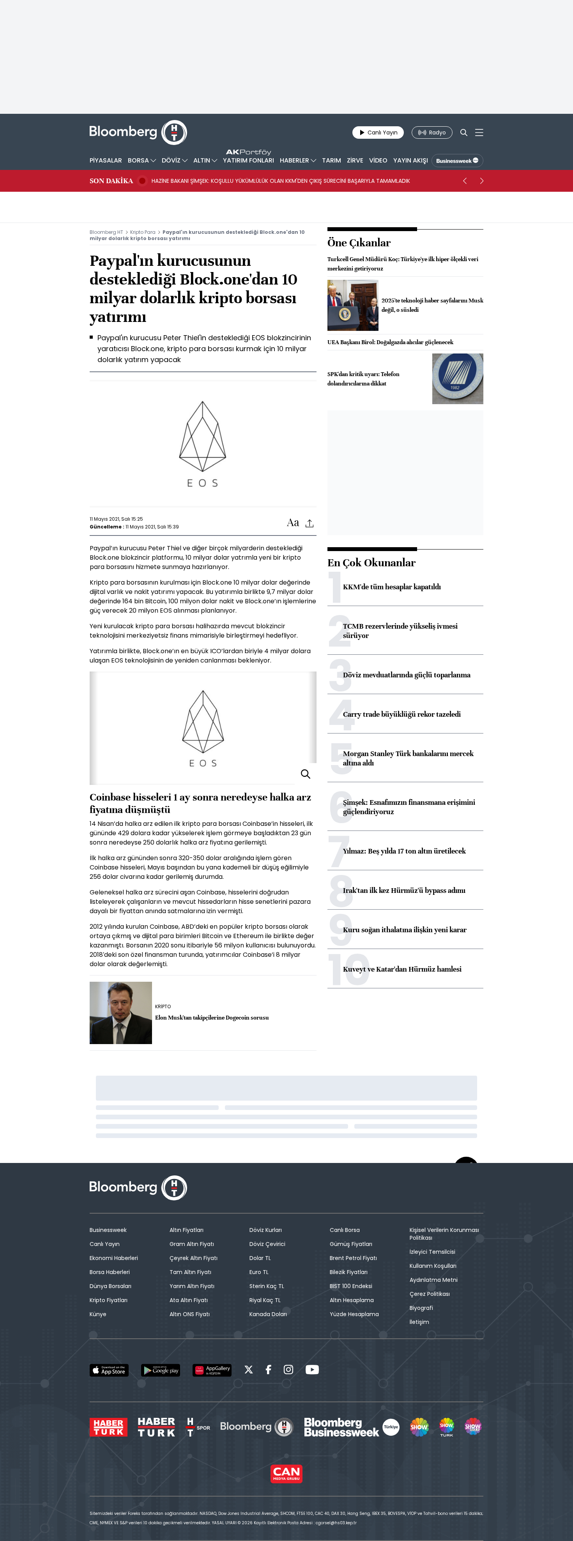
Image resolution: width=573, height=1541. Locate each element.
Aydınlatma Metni (434, 1280)
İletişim (419, 1322)
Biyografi (421, 1308)
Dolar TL (260, 1258)
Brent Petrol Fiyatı (353, 1258)
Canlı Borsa (345, 1230)
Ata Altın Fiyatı (189, 1300)
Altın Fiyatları (186, 1230)
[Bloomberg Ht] (257, 1427)
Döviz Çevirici (267, 1244)
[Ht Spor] (198, 1427)
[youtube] (312, 1370)
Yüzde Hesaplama (354, 1314)
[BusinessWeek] (457, 160)
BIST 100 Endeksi (351, 1286)
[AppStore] (109, 1370)
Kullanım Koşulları (433, 1266)
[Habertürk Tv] (156, 1427)
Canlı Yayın (105, 1244)
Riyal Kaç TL (265, 1300)
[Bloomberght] (138, 132)
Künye (98, 1314)
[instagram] (288, 1370)
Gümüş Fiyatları (351, 1244)
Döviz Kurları (265, 1230)
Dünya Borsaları (110, 1286)
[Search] (463, 132)
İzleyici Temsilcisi (432, 1252)
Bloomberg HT (106, 232)
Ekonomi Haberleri (114, 1258)
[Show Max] (474, 1427)
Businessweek (108, 1230)
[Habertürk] (108, 1427)
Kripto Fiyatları (108, 1300)
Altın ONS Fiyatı (190, 1314)
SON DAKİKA (111, 181)
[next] (482, 180)
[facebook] (268, 1370)
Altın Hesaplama (352, 1300)
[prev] (464, 180)
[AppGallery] (212, 1370)
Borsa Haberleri (110, 1272)
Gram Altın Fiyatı (192, 1244)
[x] (248, 1370)
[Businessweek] (352, 1427)
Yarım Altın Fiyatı (192, 1286)
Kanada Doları (268, 1314)
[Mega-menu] (479, 132)
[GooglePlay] (160, 1370)
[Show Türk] (446, 1427)
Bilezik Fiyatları (349, 1272)
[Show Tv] (419, 1427)
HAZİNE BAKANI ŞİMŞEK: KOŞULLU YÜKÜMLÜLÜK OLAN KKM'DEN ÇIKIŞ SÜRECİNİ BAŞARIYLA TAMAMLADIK (281, 181)
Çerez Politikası (430, 1294)
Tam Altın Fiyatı (190, 1272)
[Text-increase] (293, 523)
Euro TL (259, 1272)
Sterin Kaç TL (266, 1286)
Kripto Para (143, 232)
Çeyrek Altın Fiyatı (194, 1258)
